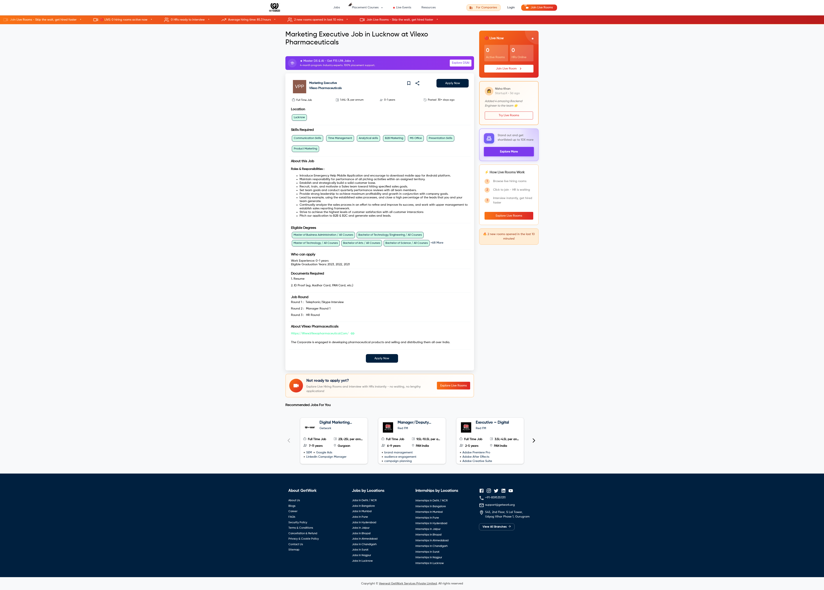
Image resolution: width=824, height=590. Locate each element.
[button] (412, 19)
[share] (417, 83)
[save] (408, 83)
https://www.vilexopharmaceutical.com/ (320, 333)
